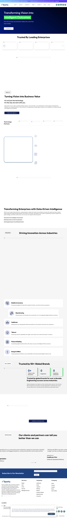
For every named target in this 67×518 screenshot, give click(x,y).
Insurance (38, 496)
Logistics (38, 486)
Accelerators (27, 4)
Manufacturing (39, 494)
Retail (37, 484)
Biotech (38, 490)
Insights (33, 4)
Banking (38, 488)
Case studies (54, 490)
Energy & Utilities (40, 492)
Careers (45, 4)
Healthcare (38, 483)
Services (20, 4)
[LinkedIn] (56, 5)
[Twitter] (59, 5)
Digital (23, 483)
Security (23, 488)
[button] (63, 46)
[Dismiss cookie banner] (54, 507)
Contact (49, 4)
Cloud (23, 486)
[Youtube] (63, 5)
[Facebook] (61, 5)
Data (22, 484)
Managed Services (25, 490)
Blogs (52, 488)
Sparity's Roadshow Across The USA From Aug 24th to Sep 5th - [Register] (35, 1)
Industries (39, 4)
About (15, 4)
